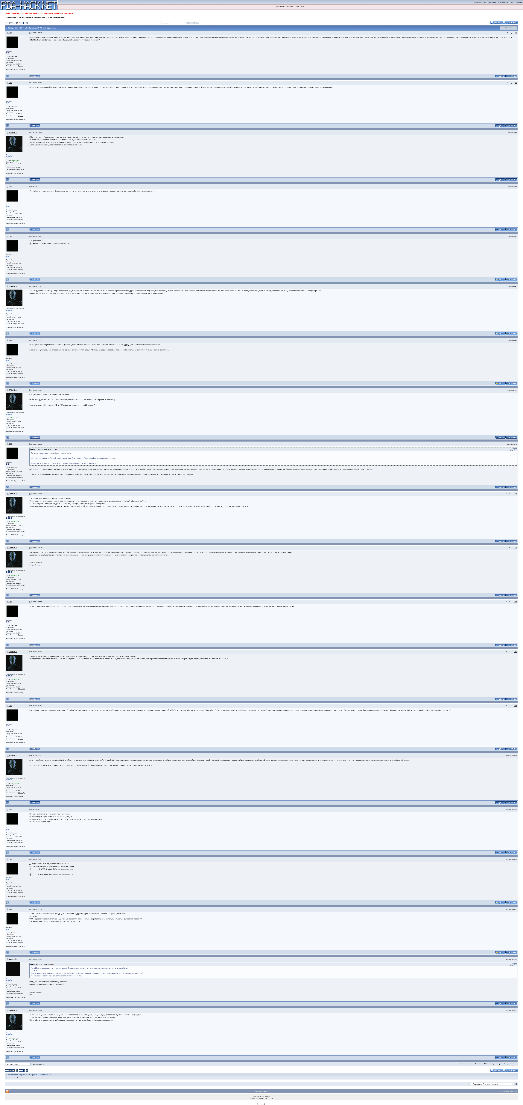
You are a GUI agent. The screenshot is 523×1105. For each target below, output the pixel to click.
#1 (516, 33)
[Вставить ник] (34, 76)
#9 (516, 444)
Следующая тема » (510, 1064)
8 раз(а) (20, 993)
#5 (516, 236)
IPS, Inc (271, 1098)
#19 (515, 959)
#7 (516, 340)
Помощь (519, 2)
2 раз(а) (20, 66)
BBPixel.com (266, 1096)
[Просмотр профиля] (12, 42)
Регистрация (300, 6)
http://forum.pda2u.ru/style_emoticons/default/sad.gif (52, 40)
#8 (516, 390)
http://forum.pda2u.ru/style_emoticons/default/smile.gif (127, 87)
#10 (515, 494)
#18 (515, 909)
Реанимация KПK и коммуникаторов (50, 17)
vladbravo (36, 565)
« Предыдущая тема (466, 1064)
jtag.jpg (127, 345)
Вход (292, 6)
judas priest (13, 959)
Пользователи (503, 2)
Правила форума (480, 2)
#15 (515, 755)
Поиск (512, 2)
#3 (516, 132)
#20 (515, 1010)
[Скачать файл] (30, 243)
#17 (515, 859)
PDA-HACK (29, 17)
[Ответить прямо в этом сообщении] (511, 76)
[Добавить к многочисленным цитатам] (500, 76)
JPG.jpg (35, 243)
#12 (515, 602)
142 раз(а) (21, 169)
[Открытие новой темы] (510, 22)
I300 (10, 33)
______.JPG (37, 869)
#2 (516, 83)
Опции (507, 28)
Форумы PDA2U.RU (15, 17)
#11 (516, 548)
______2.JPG (37, 874)
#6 (516, 286)
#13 (515, 652)
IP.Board (260, 1098)
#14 (515, 706)
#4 (516, 186)
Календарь (492, 2)
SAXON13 (13, 133)
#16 (515, 809)
